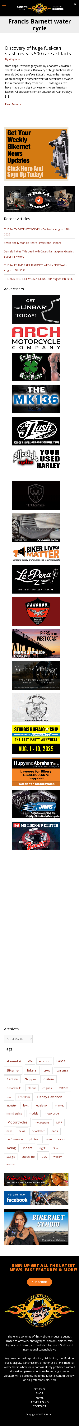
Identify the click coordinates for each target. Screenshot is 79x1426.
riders (27, 1148)
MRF (59, 1122)
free (9, 1097)
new (9, 1131)
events (63, 1088)
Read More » (13, 104)
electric (32, 1088)
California (62, 1070)
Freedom (24, 1097)
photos (34, 1139)
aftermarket (14, 1061)
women (11, 1164)
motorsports (42, 1122)
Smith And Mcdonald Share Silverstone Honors (33, 243)
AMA (30, 1061)
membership (14, 1113)
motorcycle (52, 1113)
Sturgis (11, 1156)
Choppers (30, 1079)
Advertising (39, 1402)
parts (55, 1131)
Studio (39, 1389)
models (33, 1113)
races (61, 1139)
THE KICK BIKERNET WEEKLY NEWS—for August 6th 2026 (38, 279)
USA (44, 1156)
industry (11, 1105)
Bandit (60, 1061)
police (48, 1139)
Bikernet (13, 1070)
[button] (75, 4)
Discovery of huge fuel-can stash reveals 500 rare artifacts (38, 51)
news (22, 1131)
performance (15, 1139)
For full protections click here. (39, 1380)
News (40, 1397)
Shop (56, 1148)
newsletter (38, 1131)
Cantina (12, 1079)
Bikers (31, 1070)
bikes (47, 1070)
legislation (42, 1105)
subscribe (28, 1156)
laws (26, 1105)
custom (49, 1079)
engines (47, 1088)
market (59, 1105)
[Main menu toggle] (4, 4)
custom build (14, 1088)
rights (43, 1148)
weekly (57, 1156)
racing (11, 1148)
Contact (39, 1406)
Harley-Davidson (49, 1097)
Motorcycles (17, 1122)
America (44, 1061)
